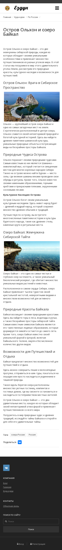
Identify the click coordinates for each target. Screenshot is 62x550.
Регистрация (38, 544)
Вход (21, 544)
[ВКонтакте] (20, 442)
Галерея (7, 487)
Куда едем (19, 17)
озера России (18, 434)
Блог (5, 483)
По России (33, 17)
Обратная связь (11, 506)
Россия (32, 434)
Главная (7, 17)
